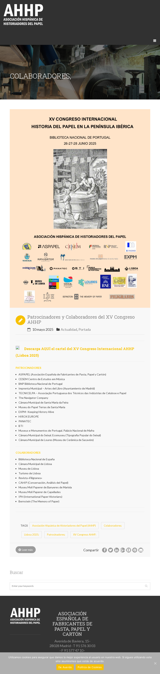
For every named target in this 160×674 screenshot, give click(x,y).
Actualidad (69, 329)
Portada (84, 329)
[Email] (140, 550)
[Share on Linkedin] (116, 550)
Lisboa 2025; (31, 534)
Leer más (27, 549)
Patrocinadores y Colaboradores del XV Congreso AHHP (81, 319)
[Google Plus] (122, 550)
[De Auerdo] (155, 663)
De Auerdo (65, 667)
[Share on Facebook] (104, 550)
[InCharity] (80, 16)
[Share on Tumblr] (128, 550)
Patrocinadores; (56, 534)
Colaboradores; (113, 525)
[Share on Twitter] (110, 550)
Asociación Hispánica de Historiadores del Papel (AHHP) (64, 525)
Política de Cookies (90, 667)
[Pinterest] (134, 550)
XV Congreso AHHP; (84, 534)
